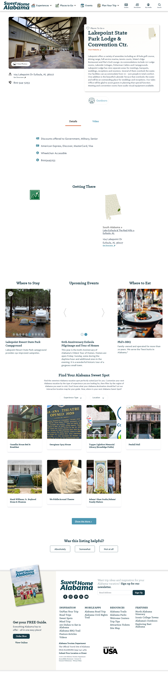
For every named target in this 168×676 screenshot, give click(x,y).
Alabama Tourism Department (72, 643)
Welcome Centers (119, 618)
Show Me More (83, 521)
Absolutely (60, 549)
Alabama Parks (118, 615)
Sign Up (139, 592)
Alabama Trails (118, 611)
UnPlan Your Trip (68, 611)
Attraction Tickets (120, 625)
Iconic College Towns (147, 617)
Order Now (21, 636)
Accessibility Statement (66, 659)
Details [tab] (73, 121)
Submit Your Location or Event (73, 653)
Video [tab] (95, 121)
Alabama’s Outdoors (146, 620)
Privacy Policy (77, 661)
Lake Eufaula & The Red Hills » (118, 230)
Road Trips (65, 615)
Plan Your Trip (109, 5)
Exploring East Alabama (143, 625)
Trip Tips (115, 621)
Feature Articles (68, 634)
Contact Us (77, 659)
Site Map (115, 628)
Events (88, 5)
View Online (21, 642)
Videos (63, 637)
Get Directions (19, 77)
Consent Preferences (65, 661)
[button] (9, 313)
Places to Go (66, 5)
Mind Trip (64, 621)
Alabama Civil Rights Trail (96, 616)
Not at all (109, 549)
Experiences (42, 5)
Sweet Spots (66, 618)
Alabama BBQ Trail (69, 630)
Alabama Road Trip (95, 611)
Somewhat (84, 549)
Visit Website (93, 50)
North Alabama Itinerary (143, 612)
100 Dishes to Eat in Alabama (70, 626)
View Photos (22, 64)
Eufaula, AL (109, 233)
